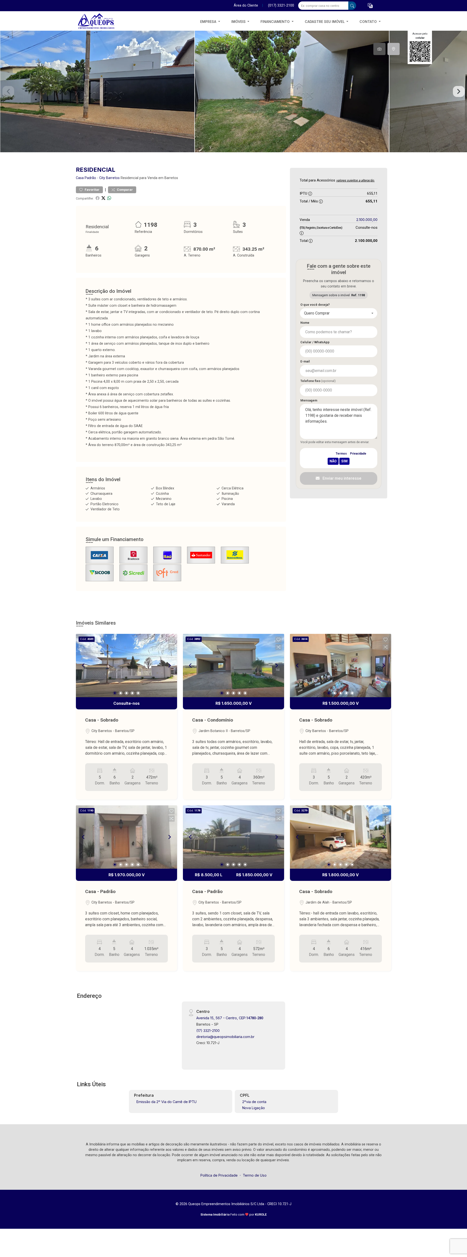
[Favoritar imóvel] (171, 640)
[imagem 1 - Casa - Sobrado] (126, 665)
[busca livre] (352, 5)
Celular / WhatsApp (315, 342)
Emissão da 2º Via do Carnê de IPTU (166, 1102)
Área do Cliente (246, 5)
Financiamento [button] (275, 21)
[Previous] (83, 665)
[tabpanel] (233, 91)
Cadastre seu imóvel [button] (325, 21)
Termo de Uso (255, 1175)
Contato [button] (368, 21)
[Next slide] (459, 91)
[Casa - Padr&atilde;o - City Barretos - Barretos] (100, 21)
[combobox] (338, 313)
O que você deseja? (315, 304)
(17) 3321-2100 (208, 1030)
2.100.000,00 (366, 219)
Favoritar (91, 189)
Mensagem (308, 400)
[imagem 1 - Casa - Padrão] (126, 837)
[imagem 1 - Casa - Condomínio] (233, 665)
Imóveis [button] (239, 21)
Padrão (90, 178)
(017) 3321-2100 (281, 5)
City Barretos (109, 178)
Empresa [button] (208, 21)
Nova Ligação (253, 1108)
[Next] (169, 665)
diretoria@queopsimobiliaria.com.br (225, 1037)
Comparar (124, 189)
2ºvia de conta (254, 1102)
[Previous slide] (8, 91)
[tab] (379, 49)
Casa (80, 178)
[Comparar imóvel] (171, 647)
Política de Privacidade (219, 1175)
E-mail (305, 361)
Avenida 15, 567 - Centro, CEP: (229, 1018)
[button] (370, 6)
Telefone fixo (318, 381)
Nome (304, 322)
